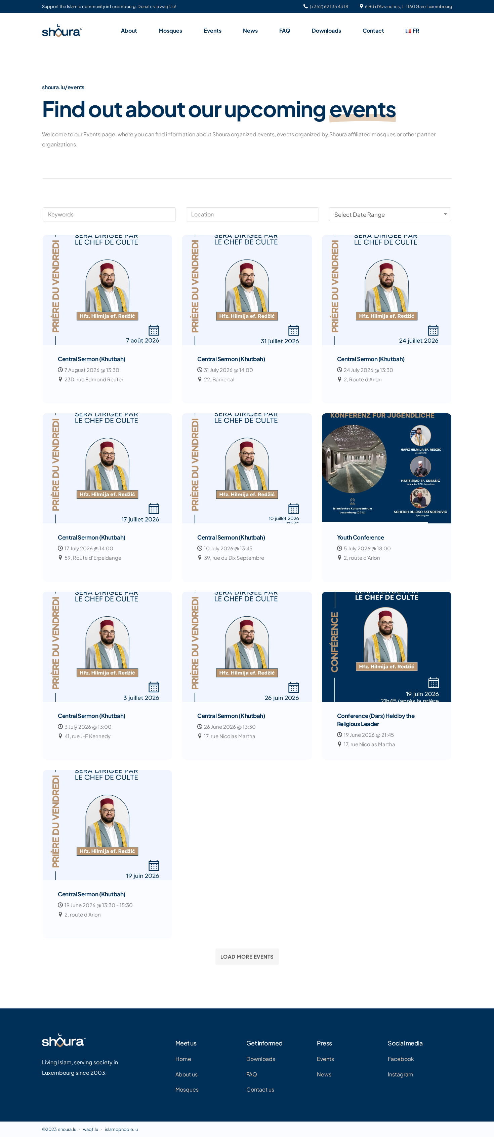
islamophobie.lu (121, 1129)
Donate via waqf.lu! (156, 6)
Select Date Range (359, 214)
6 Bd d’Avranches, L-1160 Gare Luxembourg (408, 6)
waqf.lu (90, 1129)
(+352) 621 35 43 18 (329, 6)
